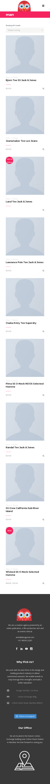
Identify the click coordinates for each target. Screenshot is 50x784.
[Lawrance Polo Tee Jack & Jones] (43, 270)
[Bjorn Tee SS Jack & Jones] (43, 88)
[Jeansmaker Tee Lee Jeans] (43, 149)
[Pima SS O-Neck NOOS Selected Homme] (43, 395)
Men (8, 77)
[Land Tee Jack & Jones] (43, 210)
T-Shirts (14, 77)
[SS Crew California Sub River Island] (43, 519)
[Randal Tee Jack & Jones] (43, 455)
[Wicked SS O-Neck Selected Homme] (43, 583)
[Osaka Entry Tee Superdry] (43, 331)
